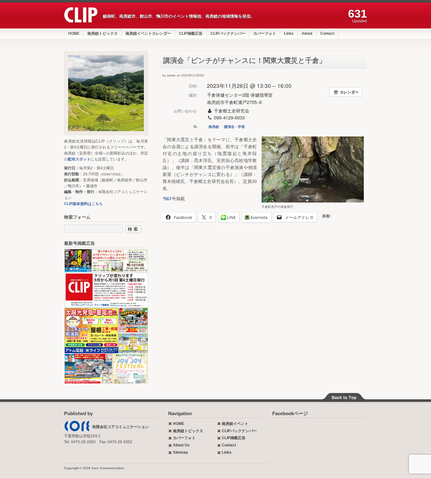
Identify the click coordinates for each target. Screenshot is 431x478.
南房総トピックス (102, 33)
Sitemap (180, 452)
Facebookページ (290, 413)
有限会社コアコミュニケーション (120, 427)
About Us (181, 445)
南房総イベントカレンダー (148, 33)
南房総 (214, 126)
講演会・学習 (234, 126)
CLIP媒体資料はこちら (83, 204)
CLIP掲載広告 (191, 33)
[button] (313, 169)
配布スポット (79, 159)
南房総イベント (235, 423)
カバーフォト (264, 33)
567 (168, 198)
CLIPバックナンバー (227, 33)
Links (289, 33)
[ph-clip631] (106, 93)
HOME (74, 33)
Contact (327, 33)
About (307, 33)
